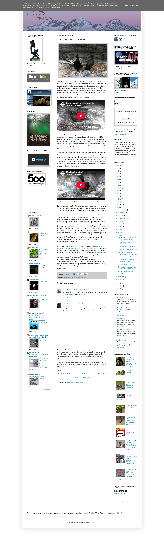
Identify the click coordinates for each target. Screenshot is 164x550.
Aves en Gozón (34, 374)
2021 (118, 179)
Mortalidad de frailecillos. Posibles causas (126, 260)
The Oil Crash (34, 280)
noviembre (122, 213)
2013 (118, 202)
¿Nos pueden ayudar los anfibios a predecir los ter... (127, 253)
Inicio (83, 373)
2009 (118, 286)
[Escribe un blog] (80, 274)
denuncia (78, 277)
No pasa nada (43, 281)
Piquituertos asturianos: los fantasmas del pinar (127, 238)
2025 (118, 168)
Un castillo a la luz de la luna (127, 249)
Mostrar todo (46, 389)
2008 (118, 289)
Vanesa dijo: (121, 319)
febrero (120, 277)
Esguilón (41, 217)
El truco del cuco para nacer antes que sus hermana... (127, 268)
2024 (118, 171)
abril (119, 232)
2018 (118, 188)
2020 (118, 182)
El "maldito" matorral (130, 371)
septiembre (122, 218)
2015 (118, 196)
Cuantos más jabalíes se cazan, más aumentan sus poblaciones (130, 420)
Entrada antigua (101, 373)
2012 (118, 205)
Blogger (93, 522)
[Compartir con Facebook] (85, 274)
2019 (118, 185)
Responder (66, 297)
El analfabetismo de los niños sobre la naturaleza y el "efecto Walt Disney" (131, 362)
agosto (120, 221)
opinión (84, 277)
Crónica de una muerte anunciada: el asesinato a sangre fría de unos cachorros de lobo (126, 475)
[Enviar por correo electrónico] (78, 274)
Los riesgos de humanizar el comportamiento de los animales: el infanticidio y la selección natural (126, 446)
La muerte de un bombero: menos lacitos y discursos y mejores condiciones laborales (126, 460)
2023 (118, 174)
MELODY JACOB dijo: (124, 329)
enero (120, 280)
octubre (121, 215)
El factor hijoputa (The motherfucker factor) (131, 431)
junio (120, 227)
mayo (120, 229)
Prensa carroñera (129, 394)
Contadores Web (119, 493)
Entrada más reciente (64, 373)
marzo (120, 235)
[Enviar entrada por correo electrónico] (74, 274)
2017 (118, 190)
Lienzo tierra (67, 289)
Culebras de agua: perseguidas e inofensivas (130, 384)
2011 (118, 207)
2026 (118, 165)
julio (119, 224)
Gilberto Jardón (101, 92)
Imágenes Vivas (34, 264)
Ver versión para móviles (82, 377)
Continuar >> (121, 305)
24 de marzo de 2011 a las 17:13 (82, 289)
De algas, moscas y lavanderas (42, 378)
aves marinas (71, 277)
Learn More (129, 5)
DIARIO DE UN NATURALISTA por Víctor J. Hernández (38, 355)
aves (65, 277)
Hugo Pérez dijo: (122, 308)
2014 (118, 199)
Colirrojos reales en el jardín (131, 406)
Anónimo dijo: (121, 340)
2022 (118, 176)
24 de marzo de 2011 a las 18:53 (77, 304)
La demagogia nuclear (125, 257)
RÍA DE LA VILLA (35, 216)
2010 (118, 283)
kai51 (64, 304)
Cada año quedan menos (126, 247)
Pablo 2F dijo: (121, 297)
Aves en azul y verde (36, 232)
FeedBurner (130, 122)
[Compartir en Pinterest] (87, 274)
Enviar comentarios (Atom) (74, 383)
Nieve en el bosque (124, 264)
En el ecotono (34, 248)
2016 (118, 193)
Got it (138, 5)
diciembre (121, 210)
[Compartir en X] (82, 274)
